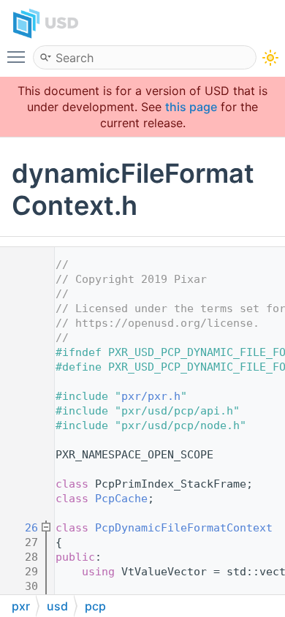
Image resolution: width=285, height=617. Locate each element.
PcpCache (121, 498)
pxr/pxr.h (150, 396)
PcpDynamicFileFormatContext (184, 527)
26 (21, 527)
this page (191, 106)
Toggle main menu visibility (19, 56)
